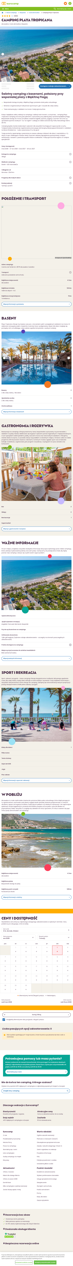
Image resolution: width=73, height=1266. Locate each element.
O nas (5, 1135)
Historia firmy (7, 1142)
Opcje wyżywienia (43, 1200)
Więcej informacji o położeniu (13, 304)
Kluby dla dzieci (42, 1197)
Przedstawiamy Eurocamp (11, 1139)
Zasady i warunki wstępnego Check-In (49, 1146)
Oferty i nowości (8, 1172)
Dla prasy (6, 1160)
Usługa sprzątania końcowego (47, 1179)
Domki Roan (7, 1182)
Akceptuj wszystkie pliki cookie (45, 1262)
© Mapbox (58, 258)
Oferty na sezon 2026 (10, 1179)
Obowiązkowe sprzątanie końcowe (48, 1142)
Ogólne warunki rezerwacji (45, 1135)
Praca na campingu (9, 1146)
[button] (36, 930)
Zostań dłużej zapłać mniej (12, 1190)
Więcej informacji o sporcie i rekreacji (16, 780)
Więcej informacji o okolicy (12, 897)
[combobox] (19, 937)
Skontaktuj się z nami (14, 1072)
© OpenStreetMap (66, 258)
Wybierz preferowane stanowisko (48, 1175)
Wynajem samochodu (44, 1186)
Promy (39, 1193)
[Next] (70, 54)
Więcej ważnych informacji (12, 658)
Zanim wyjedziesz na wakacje (46, 1149)
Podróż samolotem (43, 1190)
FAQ (38, 1157)
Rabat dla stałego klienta (11, 1175)
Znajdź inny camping (11, 1091)
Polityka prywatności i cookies (46, 1160)
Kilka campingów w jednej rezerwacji (15, 1186)
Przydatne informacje (44, 1153)
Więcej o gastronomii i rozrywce (14, 529)
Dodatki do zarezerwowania (46, 1172)
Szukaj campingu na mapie (12, 1157)
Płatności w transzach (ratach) (47, 1139)
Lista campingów (8, 1153)
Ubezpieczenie (41, 1182)
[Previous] (3, 54)
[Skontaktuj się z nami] (55, 9)
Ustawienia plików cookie (23, 1262)
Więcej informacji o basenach (13, 412)
